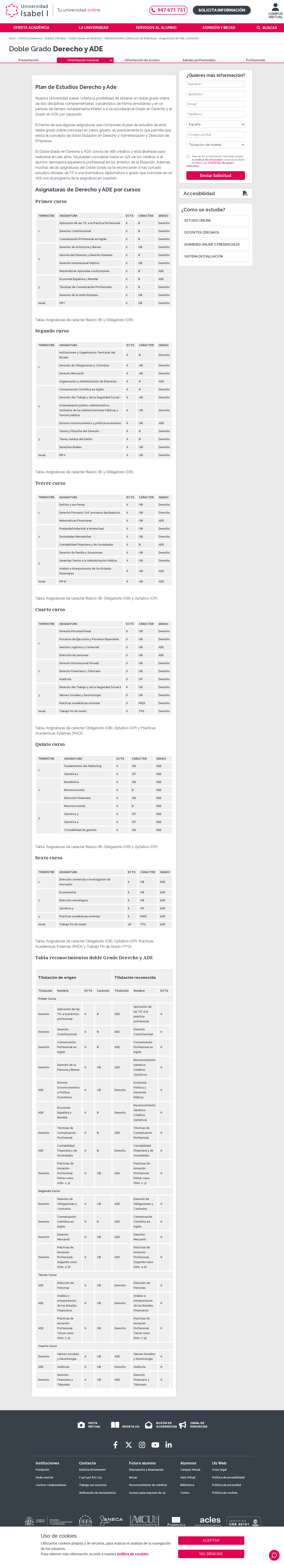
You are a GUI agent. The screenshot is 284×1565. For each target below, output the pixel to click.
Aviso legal (219, 1469)
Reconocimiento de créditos (148, 1485)
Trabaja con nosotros (93, 1485)
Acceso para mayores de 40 (147, 1492)
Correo (184, 1492)
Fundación (42, 1469)
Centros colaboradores (51, 1485)
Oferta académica (31, 28)
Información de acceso (142, 60)
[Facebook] (115, 1445)
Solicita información (221, 10)
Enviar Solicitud (215, 175)
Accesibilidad (199, 193)
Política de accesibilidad (228, 1477)
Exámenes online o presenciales (212, 244)
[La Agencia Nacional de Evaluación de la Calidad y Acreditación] (111, 1521)
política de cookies (132, 1554)
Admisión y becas (218, 28)
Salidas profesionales (198, 60)
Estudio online (197, 220)
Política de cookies (225, 1492)
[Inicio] (73, 10)
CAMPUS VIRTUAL (275, 15)
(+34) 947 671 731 (90, 1477)
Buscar (269, 28)
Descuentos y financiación (146, 1469)
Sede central (44, 1477)
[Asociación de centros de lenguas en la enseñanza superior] (207, 1522)
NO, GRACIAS (211, 1554)
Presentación (28, 60)
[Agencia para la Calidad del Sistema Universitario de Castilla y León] (144, 1521)
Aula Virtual (187, 1477)
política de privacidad (208, 159)
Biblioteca (187, 1485)
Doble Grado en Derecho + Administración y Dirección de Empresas (113, 38)
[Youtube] (155, 1445)
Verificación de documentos (97, 1492)
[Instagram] (142, 1445)
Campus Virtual (190, 1469)
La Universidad (93, 28)
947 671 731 (172, 10)
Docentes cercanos (201, 232)
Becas (133, 1477)
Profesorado (255, 60)
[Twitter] (128, 1445)
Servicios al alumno (156, 28)
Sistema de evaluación (203, 256)
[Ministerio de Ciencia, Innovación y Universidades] (48, 1521)
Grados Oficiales (55, 38)
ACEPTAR (211, 1540)
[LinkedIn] (169, 1445)
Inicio (12, 38)
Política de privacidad (226, 1485)
